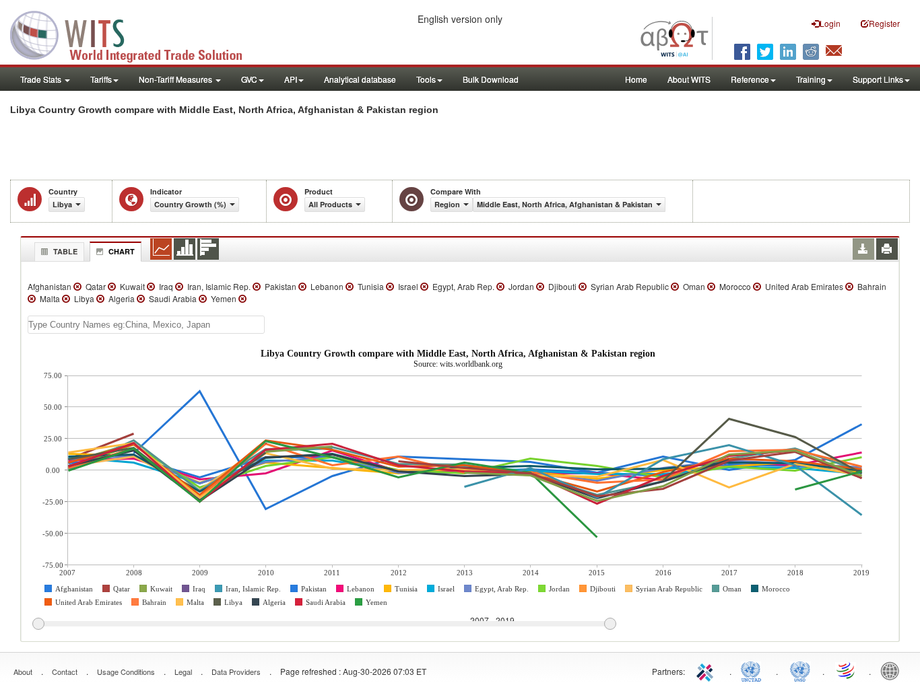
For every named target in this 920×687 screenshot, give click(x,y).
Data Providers (236, 671)
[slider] (324, 624)
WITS (134, 33)
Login (830, 23)
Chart (121, 251)
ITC (707, 670)
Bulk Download (491, 79)
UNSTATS (800, 670)
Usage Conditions (126, 671)
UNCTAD (753, 670)
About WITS (689, 79)
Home (636, 79)
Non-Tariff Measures (176, 79)
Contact (64, 671)
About (22, 671)
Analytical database (360, 79)
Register (884, 23)
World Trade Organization (846, 670)
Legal (183, 671)
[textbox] (146, 325)
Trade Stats (41, 79)
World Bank (893, 670)
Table (65, 251)
